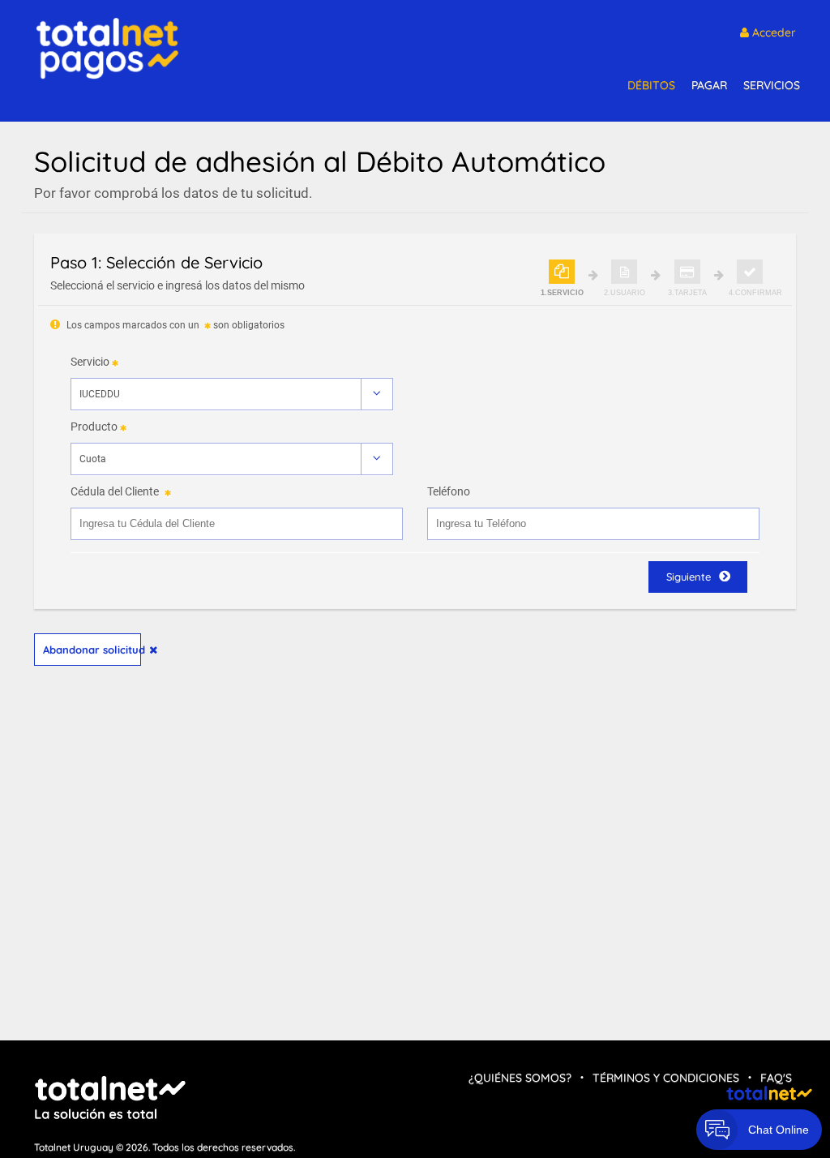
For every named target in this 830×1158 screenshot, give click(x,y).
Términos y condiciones (666, 1077)
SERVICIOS (771, 85)
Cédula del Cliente (115, 491)
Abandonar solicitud (92, 649)
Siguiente (688, 576)
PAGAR (709, 85)
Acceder (772, 32)
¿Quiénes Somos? (519, 1077)
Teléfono (448, 491)
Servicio (90, 361)
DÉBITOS (651, 85)
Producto (94, 426)
